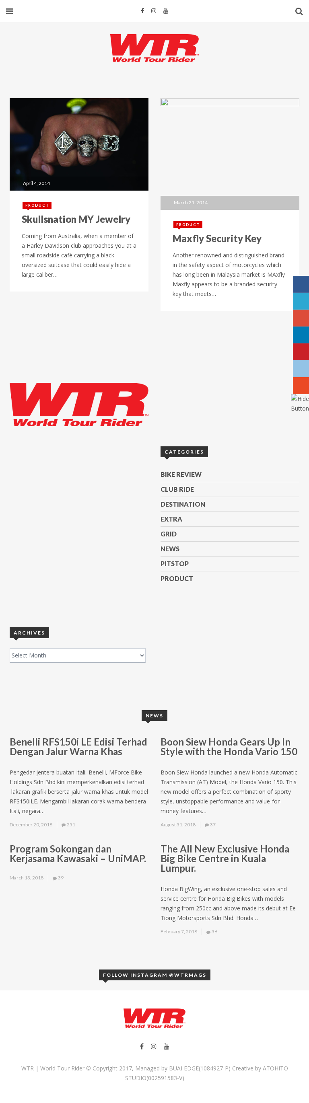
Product (37, 205)
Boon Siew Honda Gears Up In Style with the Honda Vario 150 (229, 746)
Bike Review (181, 474)
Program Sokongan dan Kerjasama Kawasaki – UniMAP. (78, 853)
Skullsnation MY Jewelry (76, 219)
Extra (171, 519)
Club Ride (177, 489)
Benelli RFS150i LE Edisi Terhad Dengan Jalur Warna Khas (78, 746)
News (170, 549)
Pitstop (175, 563)
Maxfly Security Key (217, 238)
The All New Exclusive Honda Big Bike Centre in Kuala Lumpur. (225, 858)
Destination (183, 504)
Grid (169, 534)
